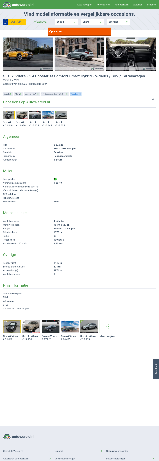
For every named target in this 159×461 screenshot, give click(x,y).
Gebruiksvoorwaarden (117, 451)
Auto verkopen (84, 4)
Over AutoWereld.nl (13, 451)
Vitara (86, 22)
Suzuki (60, 22)
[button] (156, 369)
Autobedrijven (122, 4)
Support (59, 451)
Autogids (137, 4)
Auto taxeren (103, 4)
